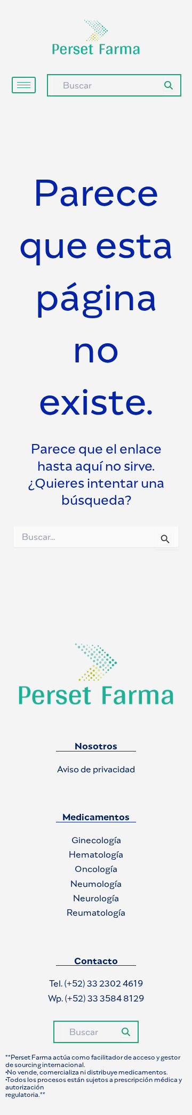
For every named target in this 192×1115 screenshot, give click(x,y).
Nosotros (96, 746)
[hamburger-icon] (24, 85)
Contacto (96, 961)
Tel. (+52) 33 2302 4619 (96, 983)
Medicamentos (96, 817)
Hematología (96, 854)
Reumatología (96, 912)
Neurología (96, 898)
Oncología (96, 868)
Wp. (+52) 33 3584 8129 (96, 998)
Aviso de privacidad (96, 769)
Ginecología (96, 840)
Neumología (96, 883)
